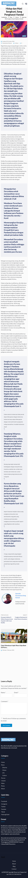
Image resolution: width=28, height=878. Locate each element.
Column (3, 780)
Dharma (4, 767)
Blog (14, 866)
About (3, 788)
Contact (14, 869)
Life (3, 773)
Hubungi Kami (5, 814)
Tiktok (3, 812)
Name (3, 692)
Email (16, 692)
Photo (3, 786)
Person (3, 778)
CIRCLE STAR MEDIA (14, 874)
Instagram (4, 804)
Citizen (4, 770)
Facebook (4, 801)
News (3, 765)
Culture (16, 43)
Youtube (3, 809)
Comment (4, 701)
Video (3, 783)
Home (3, 762)
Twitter (3, 806)
